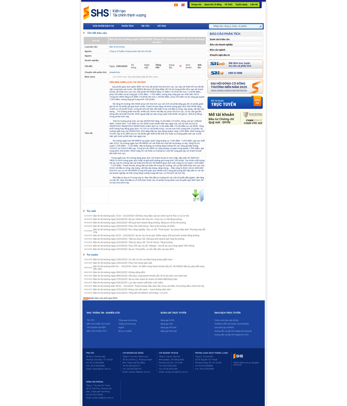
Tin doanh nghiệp (96, 327)
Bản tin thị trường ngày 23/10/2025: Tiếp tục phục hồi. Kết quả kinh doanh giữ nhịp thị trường (138, 239)
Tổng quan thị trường (127, 320)
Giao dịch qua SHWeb (224, 327)
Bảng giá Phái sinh (169, 331)
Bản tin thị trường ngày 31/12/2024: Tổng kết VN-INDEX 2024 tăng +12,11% (130, 293)
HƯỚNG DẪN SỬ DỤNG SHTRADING (231, 324)
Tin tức (91, 320)
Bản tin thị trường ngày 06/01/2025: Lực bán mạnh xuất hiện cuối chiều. (128, 282)
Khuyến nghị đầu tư (220, 55)
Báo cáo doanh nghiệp (221, 44)
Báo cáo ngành (217, 50)
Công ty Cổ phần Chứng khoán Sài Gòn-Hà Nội (130, 51)
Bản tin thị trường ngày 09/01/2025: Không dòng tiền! (119, 272)
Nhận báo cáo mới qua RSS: (103, 298)
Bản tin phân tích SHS (98, 324)
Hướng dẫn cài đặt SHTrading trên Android (233, 331)
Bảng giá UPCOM (168, 327)
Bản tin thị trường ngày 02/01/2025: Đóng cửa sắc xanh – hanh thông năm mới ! (132, 289)
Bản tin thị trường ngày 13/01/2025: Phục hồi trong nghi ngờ (122, 263)
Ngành (121, 327)
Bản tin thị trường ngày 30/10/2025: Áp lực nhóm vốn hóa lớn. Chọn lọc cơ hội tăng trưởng (137, 219)
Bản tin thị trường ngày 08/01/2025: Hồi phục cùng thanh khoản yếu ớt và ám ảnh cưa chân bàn (140, 276)
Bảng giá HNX (167, 324)
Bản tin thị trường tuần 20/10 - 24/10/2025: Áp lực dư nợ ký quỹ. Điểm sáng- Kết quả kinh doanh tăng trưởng (146, 235)
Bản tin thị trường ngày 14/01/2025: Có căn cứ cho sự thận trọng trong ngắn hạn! (132, 259)
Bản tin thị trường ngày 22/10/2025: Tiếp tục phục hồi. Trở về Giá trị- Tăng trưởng (133, 242)
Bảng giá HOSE (167, 320)
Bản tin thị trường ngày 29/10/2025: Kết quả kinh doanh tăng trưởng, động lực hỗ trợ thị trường (139, 222)
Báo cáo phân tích (97, 331)
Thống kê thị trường (127, 324)
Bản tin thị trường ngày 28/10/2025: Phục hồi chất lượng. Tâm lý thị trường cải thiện (134, 226)
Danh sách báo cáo (220, 39)
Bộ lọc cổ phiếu (125, 331)
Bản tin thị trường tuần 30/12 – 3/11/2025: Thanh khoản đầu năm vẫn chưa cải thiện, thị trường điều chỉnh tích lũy (148, 286)
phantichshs (115, 72)
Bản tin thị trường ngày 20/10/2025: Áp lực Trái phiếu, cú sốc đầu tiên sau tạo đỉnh (133, 249)
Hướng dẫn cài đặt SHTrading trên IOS (231, 335)
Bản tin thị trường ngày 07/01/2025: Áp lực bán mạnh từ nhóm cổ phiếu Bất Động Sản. (135, 279)
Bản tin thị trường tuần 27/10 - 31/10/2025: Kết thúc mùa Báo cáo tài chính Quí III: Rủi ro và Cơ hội (141, 216)
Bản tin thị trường (117, 47)
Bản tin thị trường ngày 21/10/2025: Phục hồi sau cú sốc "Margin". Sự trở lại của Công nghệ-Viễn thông (143, 246)
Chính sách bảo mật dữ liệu (226, 320)
